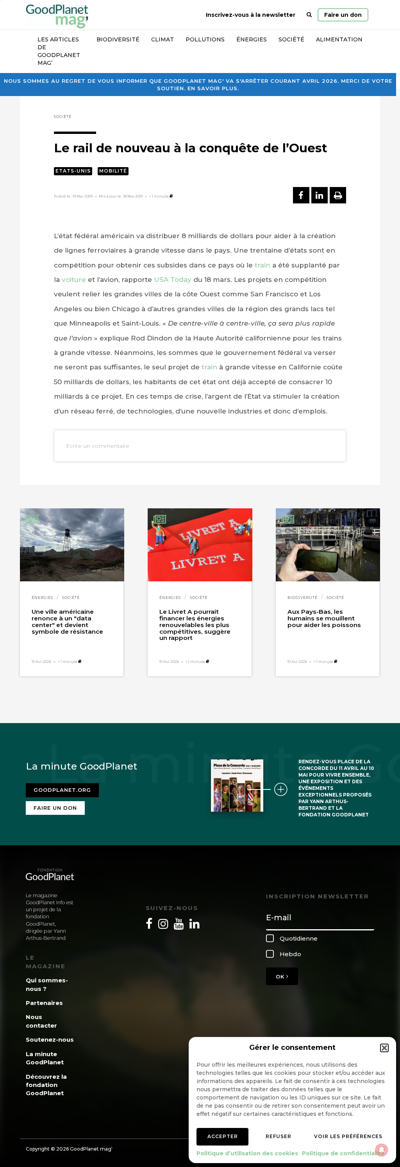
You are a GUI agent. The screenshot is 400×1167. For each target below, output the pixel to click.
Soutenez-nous (50, 1039)
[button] (384, 1048)
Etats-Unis (73, 171)
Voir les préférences (348, 1136)
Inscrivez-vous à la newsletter (250, 14)
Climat (162, 39)
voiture (74, 279)
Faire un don (343, 14)
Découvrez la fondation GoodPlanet (46, 1085)
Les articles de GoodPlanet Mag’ (59, 51)
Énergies (251, 39)
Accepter (222, 1136)
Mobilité (113, 171)
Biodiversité (117, 39)
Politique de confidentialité (343, 1153)
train (262, 265)
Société (291, 39)
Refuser (278, 1136)
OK (281, 976)
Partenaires (44, 1003)
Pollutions (205, 39)
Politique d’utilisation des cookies (247, 1153)
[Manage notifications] (381, 1150)
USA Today (172, 279)
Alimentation (339, 39)
